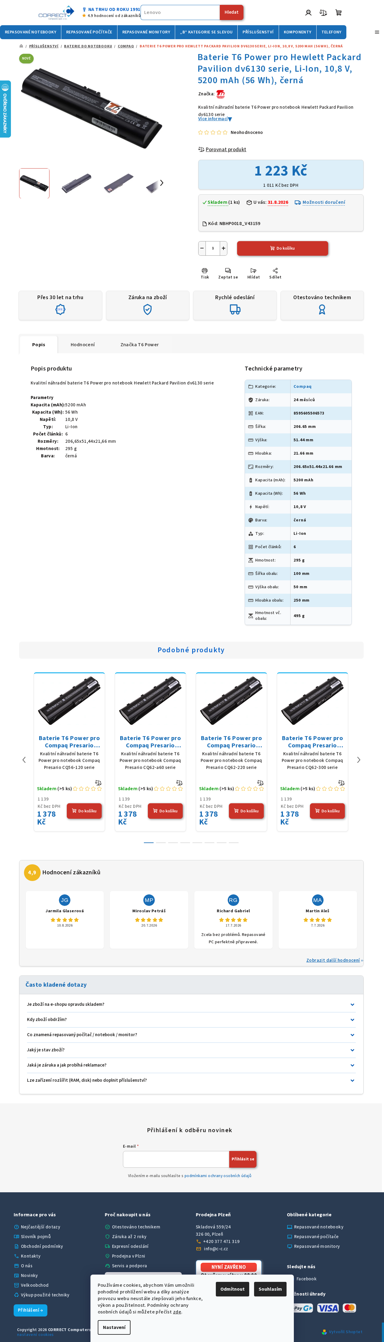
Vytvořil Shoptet (345, 1332)
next (359, 760)
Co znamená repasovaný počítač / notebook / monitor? (82, 1035)
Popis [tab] (38, 344)
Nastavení (114, 1327)
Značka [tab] (140, 344)
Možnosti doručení (324, 202)
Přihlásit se (243, 1159)
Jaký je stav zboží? (46, 1050)
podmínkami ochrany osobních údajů (218, 1176)
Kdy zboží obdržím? (47, 1019)
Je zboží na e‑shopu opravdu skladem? (65, 1004)
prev (24, 760)
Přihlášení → (30, 1310)
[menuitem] (30, 32)
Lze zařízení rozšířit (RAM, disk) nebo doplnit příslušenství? (87, 1080)
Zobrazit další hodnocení (333, 960)
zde (177, 1312)
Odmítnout (232, 1289)
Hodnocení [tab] (83, 344)
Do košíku (286, 248)
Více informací (213, 119)
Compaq (303, 387)
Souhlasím (270, 1289)
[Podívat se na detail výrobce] (220, 94)
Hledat (232, 12)
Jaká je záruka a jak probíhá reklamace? (67, 1065)
